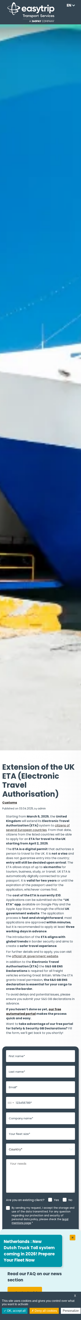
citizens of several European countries (38, 827)
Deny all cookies (45, 1310)
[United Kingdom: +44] (10, 1102)
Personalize (71, 1310)
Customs (9, 802)
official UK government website (35, 956)
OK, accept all (16, 1310)
